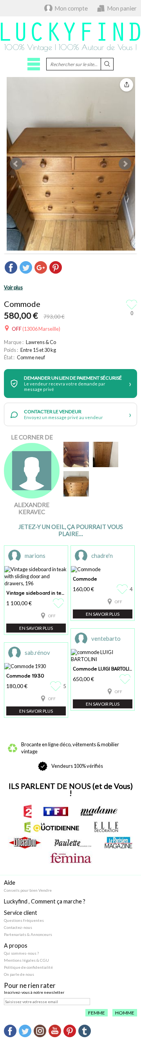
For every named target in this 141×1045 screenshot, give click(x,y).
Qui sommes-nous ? (21, 953)
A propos (15, 945)
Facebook (10, 1031)
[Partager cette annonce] (126, 84)
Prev (16, 164)
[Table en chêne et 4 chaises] (76, 454)
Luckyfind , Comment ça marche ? (44, 901)
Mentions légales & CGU (26, 960)
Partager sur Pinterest (55, 267)
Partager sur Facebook (11, 267)
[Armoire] (105, 454)
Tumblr (84, 1031)
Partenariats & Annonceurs (28, 934)
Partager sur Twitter (26, 267)
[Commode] (76, 484)
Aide (9, 882)
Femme (96, 1013)
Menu (33, 64)
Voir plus (13, 287)
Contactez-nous (18, 927)
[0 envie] (59, 603)
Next (125, 164)
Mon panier (122, 8)
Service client (20, 912)
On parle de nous (19, 974)
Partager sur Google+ (40, 267)
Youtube (55, 1031)
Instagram (40, 1031)
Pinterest (69, 1031)
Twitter (25, 1031)
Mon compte (71, 8)
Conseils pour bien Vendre (28, 890)
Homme (124, 1013)
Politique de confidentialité (28, 967)
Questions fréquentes (24, 920)
